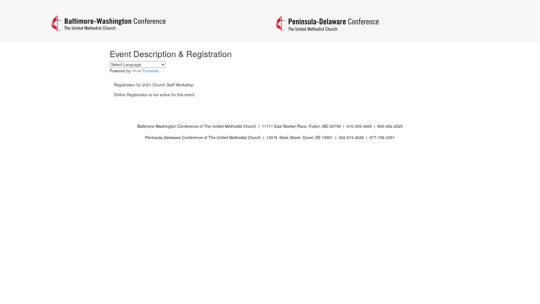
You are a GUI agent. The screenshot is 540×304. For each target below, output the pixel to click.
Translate (150, 70)
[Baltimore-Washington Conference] (109, 23)
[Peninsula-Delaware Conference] (326, 23)
